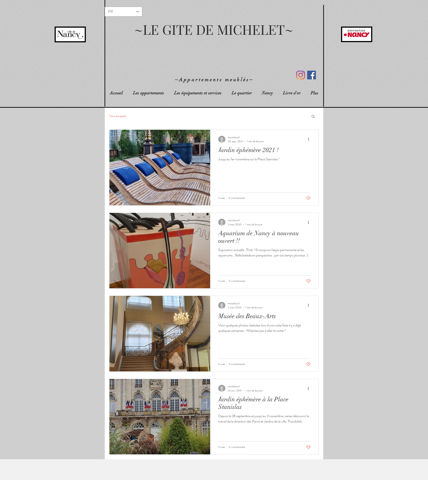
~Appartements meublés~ (214, 79)
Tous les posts (117, 116)
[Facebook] (311, 75)
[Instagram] (300, 75)
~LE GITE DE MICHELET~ (213, 29)
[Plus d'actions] (310, 139)
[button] (313, 116)
